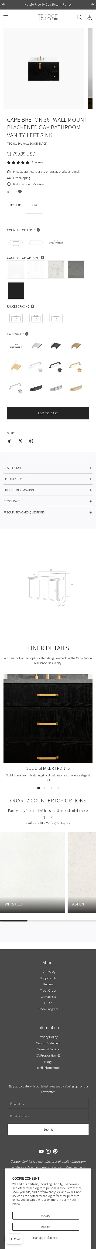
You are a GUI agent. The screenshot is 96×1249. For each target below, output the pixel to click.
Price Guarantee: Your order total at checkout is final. (46, 172)
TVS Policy (48, 972)
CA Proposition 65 (48, 1055)
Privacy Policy (48, 1037)
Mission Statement (48, 1043)
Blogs (48, 1061)
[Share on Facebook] (9, 442)
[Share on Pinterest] (31, 442)
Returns (48, 984)
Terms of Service (48, 1049)
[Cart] (90, 17)
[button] (38, 788)
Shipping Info (48, 978)
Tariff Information (48, 1067)
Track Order (48, 990)
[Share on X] (20, 442)
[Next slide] (92, 4)
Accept (45, 1215)
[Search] (79, 17)
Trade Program (48, 1009)
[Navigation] (6, 17)
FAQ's (48, 1003)
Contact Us (48, 996)
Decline (45, 1227)
